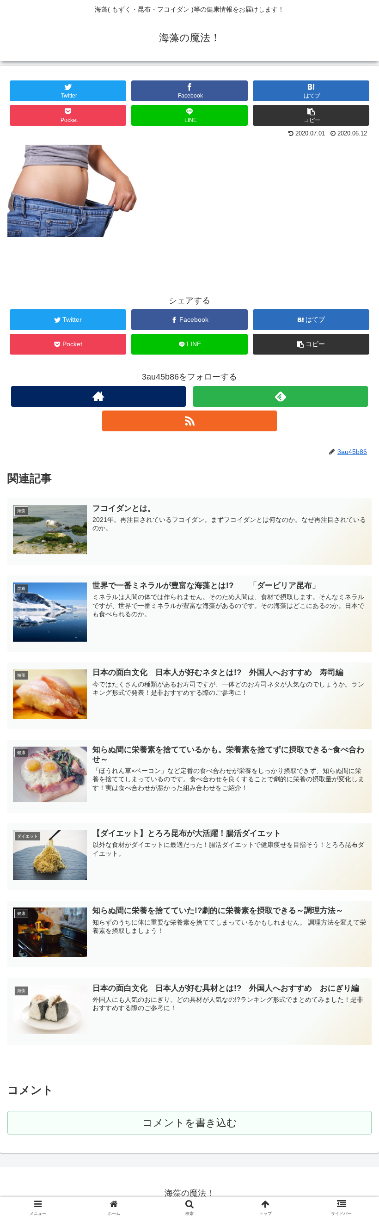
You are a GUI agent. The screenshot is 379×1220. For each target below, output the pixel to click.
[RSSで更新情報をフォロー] (189, 421)
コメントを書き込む (189, 1122)
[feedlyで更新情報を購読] (280, 396)
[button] (350, 918)
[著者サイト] (98, 396)
